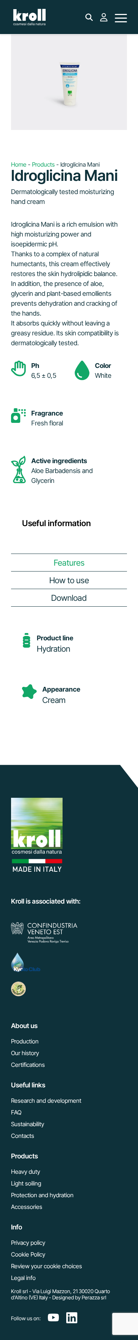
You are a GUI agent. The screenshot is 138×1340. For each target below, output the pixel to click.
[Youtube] (53, 1318)
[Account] (103, 21)
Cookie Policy (28, 1254)
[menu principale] (121, 18)
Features (69, 562)
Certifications (28, 1064)
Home (18, 164)
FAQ (16, 1112)
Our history (25, 1053)
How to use (69, 580)
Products (43, 164)
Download (69, 598)
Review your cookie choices (46, 1266)
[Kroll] (29, 18)
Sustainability (27, 1124)
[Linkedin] (71, 1318)
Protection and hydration (42, 1195)
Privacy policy (28, 1242)
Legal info (23, 1277)
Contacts (22, 1135)
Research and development (46, 1100)
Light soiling (26, 1183)
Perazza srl (94, 1297)
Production (25, 1041)
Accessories (26, 1206)
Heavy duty (25, 1171)
